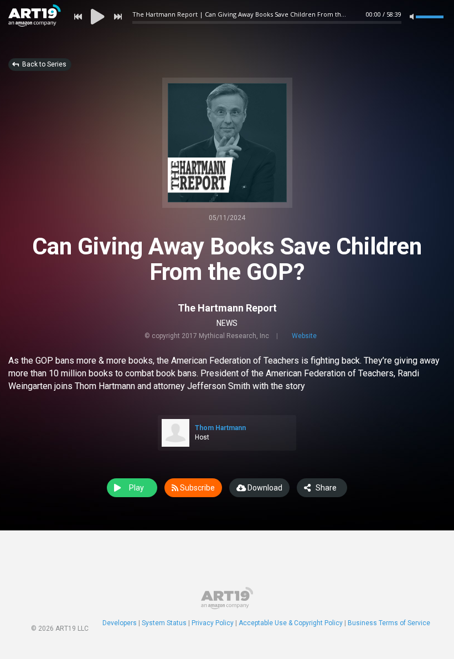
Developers (119, 623)
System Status (164, 623)
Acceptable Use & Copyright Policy (291, 623)
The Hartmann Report (227, 308)
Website (304, 336)
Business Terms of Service (389, 623)
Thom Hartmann (220, 428)
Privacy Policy (213, 623)
